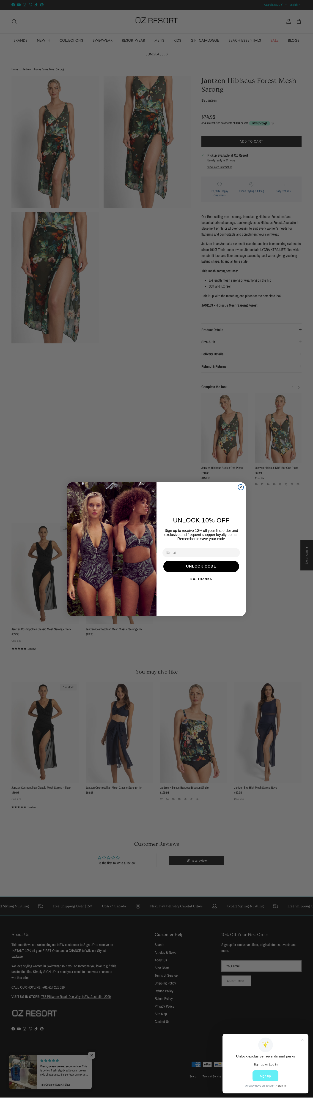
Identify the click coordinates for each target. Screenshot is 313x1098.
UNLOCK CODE (201, 566)
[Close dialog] (241, 487)
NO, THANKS (201, 579)
